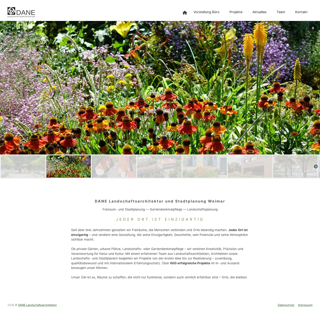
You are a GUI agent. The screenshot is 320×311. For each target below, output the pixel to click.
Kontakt (301, 12)
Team (280, 12)
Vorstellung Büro (206, 12)
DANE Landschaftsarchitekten (37, 305)
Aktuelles (259, 12)
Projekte (235, 12)
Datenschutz (286, 305)
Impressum (305, 305)
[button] (313, 28)
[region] (160, 100)
